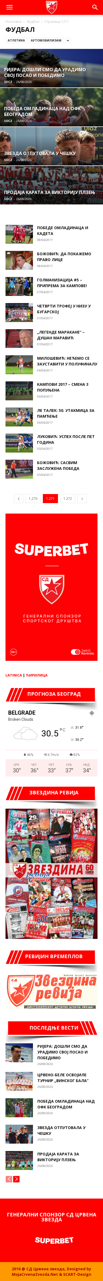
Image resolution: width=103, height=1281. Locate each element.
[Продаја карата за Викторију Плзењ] (19, 1160)
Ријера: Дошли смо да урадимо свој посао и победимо (62, 1052)
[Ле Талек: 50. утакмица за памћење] (19, 416)
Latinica (13, 675)
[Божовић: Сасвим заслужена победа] (19, 469)
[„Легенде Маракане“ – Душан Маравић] (19, 338)
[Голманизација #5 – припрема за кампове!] (19, 286)
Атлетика (16, 40)
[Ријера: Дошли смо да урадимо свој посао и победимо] (19, 1052)
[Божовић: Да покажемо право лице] (19, 260)
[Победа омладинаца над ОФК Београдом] (19, 1107)
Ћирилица (37, 675)
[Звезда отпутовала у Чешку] (19, 1134)
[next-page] (82, 498)
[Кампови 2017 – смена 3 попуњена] (19, 390)
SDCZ (8, 82)
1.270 (33, 498)
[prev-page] (18, 498)
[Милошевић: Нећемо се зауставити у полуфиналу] (19, 364)
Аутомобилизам (46, 40)
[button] (9, 7)
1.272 (67, 498)
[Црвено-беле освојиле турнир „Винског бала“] (19, 1081)
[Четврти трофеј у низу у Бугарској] (19, 312)
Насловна (13, 21)
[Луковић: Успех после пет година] (19, 443)
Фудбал (33, 21)
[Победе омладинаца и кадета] (19, 234)
